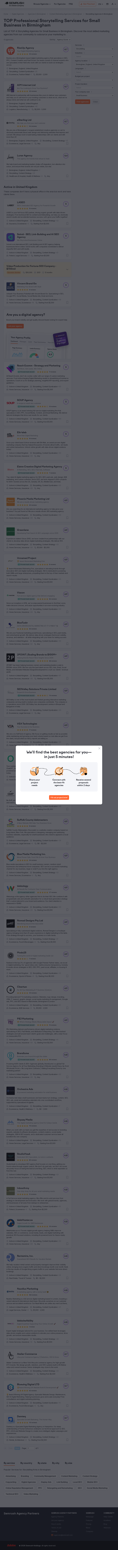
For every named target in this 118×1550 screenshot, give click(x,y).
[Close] (99, 748)
